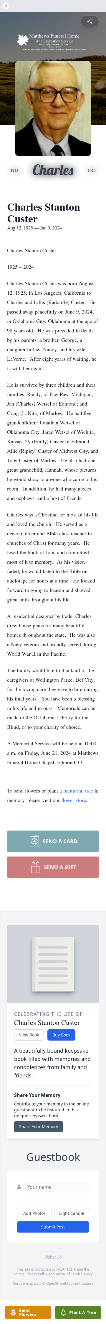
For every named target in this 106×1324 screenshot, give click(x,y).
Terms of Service (69, 1274)
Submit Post (53, 1227)
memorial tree (78, 790)
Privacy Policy (36, 1274)
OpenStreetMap (59, 1283)
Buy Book (61, 1035)
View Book (29, 1035)
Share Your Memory (38, 1126)
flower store (73, 799)
